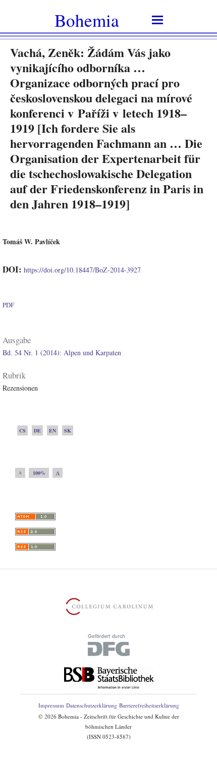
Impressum (51, 705)
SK (67, 430)
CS (22, 430)
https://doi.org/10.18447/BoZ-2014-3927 (82, 270)
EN (52, 430)
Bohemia (87, 20)
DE (37, 430)
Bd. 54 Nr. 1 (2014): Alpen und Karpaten (62, 352)
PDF (8, 304)
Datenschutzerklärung (91, 705)
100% (39, 472)
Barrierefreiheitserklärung (149, 705)
